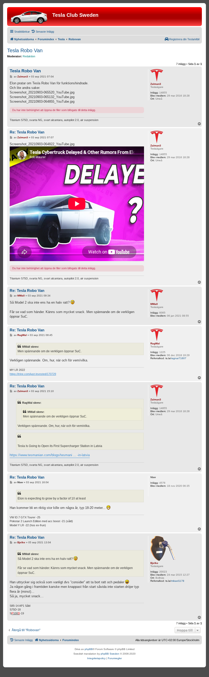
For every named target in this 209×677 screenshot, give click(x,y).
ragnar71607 (178, 358)
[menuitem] (42, 32)
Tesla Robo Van (25, 50)
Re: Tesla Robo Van (27, 132)
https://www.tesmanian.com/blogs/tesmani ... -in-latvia (50, 455)
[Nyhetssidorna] (30, 16)
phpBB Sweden (110, 653)
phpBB (89, 649)
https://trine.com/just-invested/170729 (33, 373)
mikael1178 (177, 580)
